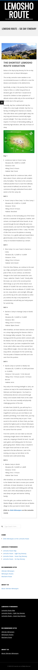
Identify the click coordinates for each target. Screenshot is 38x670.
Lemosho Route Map (9, 551)
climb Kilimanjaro (16, 510)
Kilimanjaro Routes (7, 574)
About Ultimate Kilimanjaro (10, 588)
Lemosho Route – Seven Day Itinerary (15, 556)
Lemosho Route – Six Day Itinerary (14, 559)
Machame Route (6, 576)
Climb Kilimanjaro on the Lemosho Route (16, 539)
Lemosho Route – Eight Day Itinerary (14, 553)
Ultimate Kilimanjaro (7, 571)
